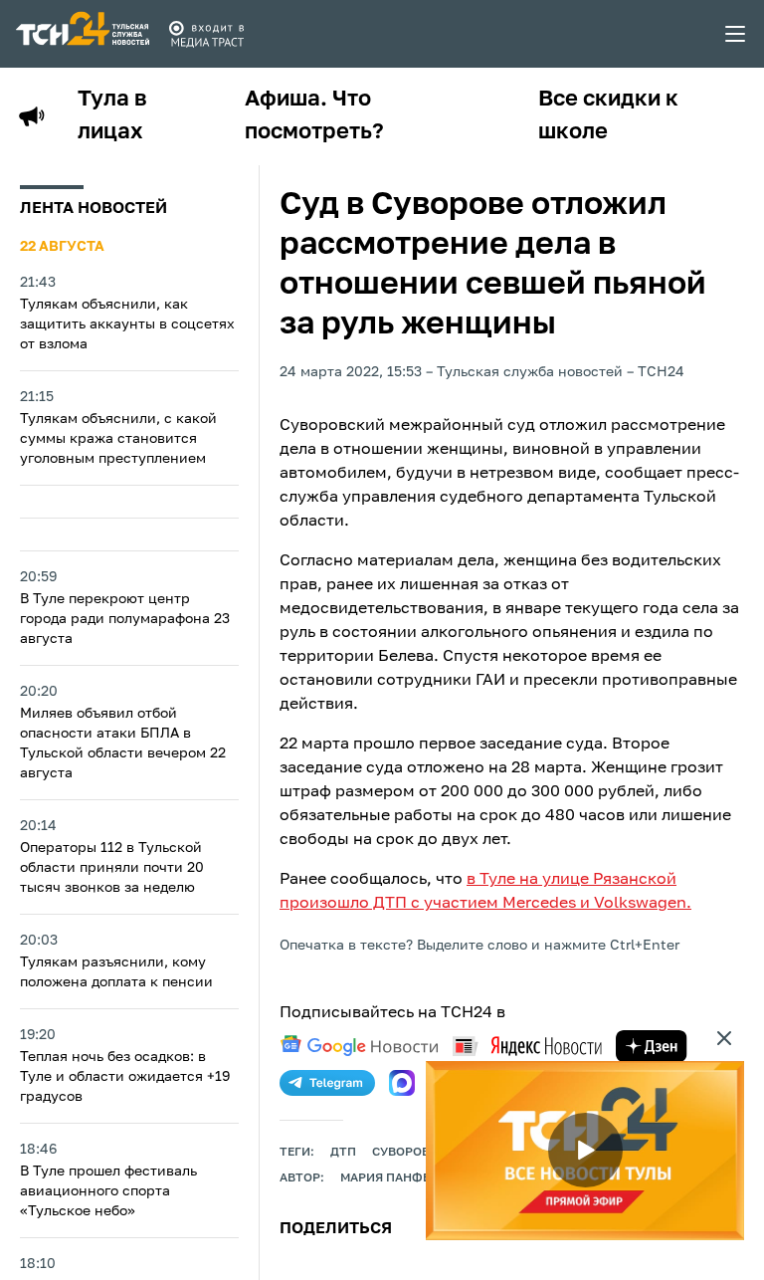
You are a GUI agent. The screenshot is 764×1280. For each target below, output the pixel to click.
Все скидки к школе (608, 116)
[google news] (359, 1046)
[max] (402, 1083)
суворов (401, 1153)
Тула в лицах (112, 116)
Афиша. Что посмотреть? (314, 116)
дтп (343, 1153)
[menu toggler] (736, 34)
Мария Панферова (401, 1178)
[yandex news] (527, 1045)
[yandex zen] (651, 1046)
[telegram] (327, 1083)
